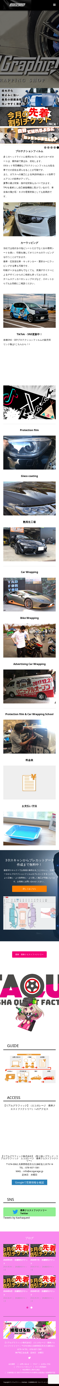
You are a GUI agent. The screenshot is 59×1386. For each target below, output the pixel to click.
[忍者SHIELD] (29, 97)
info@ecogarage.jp (33, 1171)
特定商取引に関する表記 (31, 1370)
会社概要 (12, 1364)
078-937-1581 (32, 1167)
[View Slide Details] (29, 135)
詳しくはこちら (29, 888)
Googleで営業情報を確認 (29, 1182)
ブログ (35, 1364)
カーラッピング (19, 1267)
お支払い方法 (45, 1364)
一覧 (21, 1270)
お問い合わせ (24, 1364)
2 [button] (31, 1308)
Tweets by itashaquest (16, 1217)
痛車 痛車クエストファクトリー (29, 954)
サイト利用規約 (40, 1367)
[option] (30, 1273)
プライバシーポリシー (24, 1367)
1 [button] (27, 1308)
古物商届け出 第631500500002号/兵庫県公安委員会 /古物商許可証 (31, 1372)
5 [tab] (58, 147)
